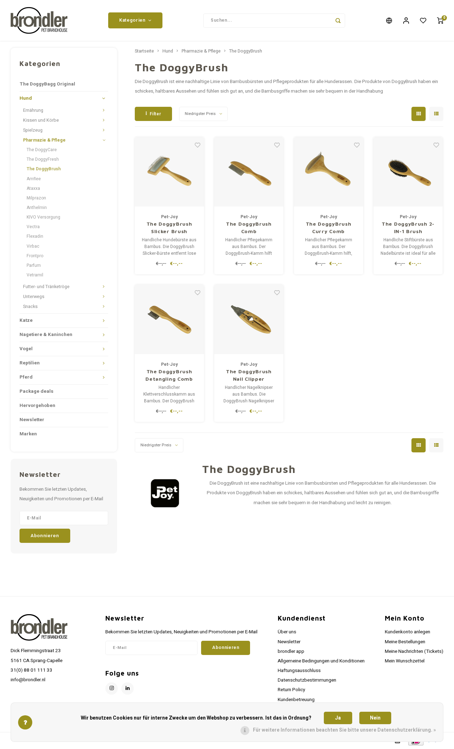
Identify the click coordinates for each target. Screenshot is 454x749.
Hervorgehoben (37, 405)
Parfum (34, 265)
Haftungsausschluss (299, 670)
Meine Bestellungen (405, 641)
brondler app (291, 651)
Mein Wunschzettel (405, 661)
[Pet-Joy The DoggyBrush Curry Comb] (328, 171)
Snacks (30, 306)
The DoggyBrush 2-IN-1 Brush (408, 227)
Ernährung (33, 110)
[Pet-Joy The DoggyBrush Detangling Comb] (169, 319)
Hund (26, 98)
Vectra (33, 227)
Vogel (26, 348)
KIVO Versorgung (43, 217)
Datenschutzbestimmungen (307, 680)
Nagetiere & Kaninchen (46, 334)
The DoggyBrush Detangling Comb (169, 375)
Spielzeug (33, 130)
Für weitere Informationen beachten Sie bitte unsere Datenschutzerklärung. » (344, 730)
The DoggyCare (42, 150)
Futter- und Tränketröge (46, 286)
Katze (26, 320)
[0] (440, 20)
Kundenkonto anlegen (407, 631)
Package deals (37, 391)
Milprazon (36, 198)
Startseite (144, 51)
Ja (338, 718)
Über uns (287, 631)
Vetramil (35, 275)
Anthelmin (37, 207)
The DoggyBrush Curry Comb (328, 227)
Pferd (26, 377)
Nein (375, 718)
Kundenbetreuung (296, 699)
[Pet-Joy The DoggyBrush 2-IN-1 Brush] (408, 171)
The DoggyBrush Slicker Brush (169, 227)
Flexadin (35, 236)
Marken (28, 433)
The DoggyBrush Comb (249, 227)
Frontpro (35, 256)
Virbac (33, 246)
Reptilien (30, 363)
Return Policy (291, 689)
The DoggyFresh (43, 159)
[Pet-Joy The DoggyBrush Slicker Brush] (169, 171)
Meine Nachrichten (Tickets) (414, 651)
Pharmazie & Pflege (44, 140)
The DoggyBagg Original (47, 84)
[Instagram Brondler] (111, 688)
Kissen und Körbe (41, 120)
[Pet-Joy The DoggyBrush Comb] (248, 171)
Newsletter (32, 419)
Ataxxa (33, 188)
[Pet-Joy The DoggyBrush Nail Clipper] (248, 319)
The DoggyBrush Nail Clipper (249, 375)
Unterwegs (33, 296)
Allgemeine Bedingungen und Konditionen (321, 661)
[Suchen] (338, 20)
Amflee (34, 179)
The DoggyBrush (44, 169)
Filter (155, 114)
